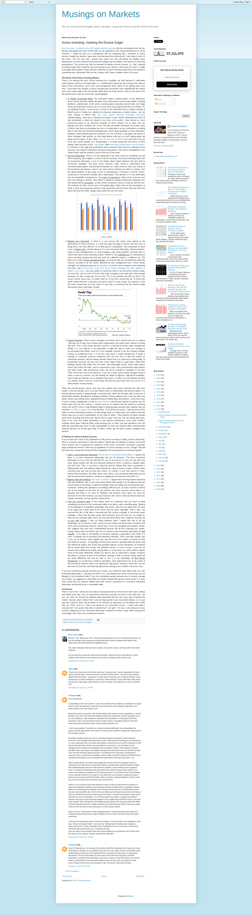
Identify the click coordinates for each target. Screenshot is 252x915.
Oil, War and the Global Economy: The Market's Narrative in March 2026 (177, 326)
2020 (158, 395)
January (161, 461)
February (162, 458)
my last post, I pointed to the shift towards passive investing (90, 48)
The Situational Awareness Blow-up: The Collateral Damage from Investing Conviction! (178, 190)
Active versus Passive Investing (79, 622)
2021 (158, 392)
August (161, 437)
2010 (158, 483)
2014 (158, 469)
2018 (158, 402)
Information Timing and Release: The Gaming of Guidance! (177, 209)
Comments (161, 104)
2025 (158, 378)
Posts (159, 99)
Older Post (140, 876)
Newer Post (67, 876)
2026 (158, 375)
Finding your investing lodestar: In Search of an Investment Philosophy (177, 307)
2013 (158, 472)
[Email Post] (98, 619)
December (162, 412)
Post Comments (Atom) (82, 881)
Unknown (72, 696)
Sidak (70, 669)
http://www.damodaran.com (166, 156)
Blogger (131, 896)
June (160, 444)
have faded (99, 144)
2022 (158, 389)
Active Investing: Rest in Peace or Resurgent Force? (171, 422)
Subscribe (172, 84)
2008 (158, 489)
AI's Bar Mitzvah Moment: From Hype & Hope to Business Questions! (178, 170)
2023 (158, 385)
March (161, 454)
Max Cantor (73, 635)
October (161, 430)
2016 (158, 409)
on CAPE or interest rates (81, 410)
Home (104, 876)
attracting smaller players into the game (127, 144)
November (162, 427)
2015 (158, 465)
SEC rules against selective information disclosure (121, 115)
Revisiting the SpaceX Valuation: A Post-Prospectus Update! (176, 228)
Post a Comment (72, 871)
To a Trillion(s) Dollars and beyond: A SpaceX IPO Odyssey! (178, 268)
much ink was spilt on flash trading (113, 139)
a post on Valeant (101, 479)
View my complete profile (164, 146)
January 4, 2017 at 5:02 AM (79, 866)
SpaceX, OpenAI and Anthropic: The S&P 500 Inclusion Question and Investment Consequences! (178, 288)
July (160, 441)
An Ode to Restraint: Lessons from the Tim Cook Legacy (178, 346)
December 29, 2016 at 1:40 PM (80, 688)
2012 (158, 476)
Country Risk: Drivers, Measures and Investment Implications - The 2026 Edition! (178, 249)
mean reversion (104, 402)
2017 (158, 406)
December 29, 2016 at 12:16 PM (81, 661)
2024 (158, 382)
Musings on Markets (101, 14)
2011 (158, 479)
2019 (158, 399)
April (160, 451)
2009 (158, 486)
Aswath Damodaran (178, 126)
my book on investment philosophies (117, 455)
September (163, 434)
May (160, 447)
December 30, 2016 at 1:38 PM (80, 837)
